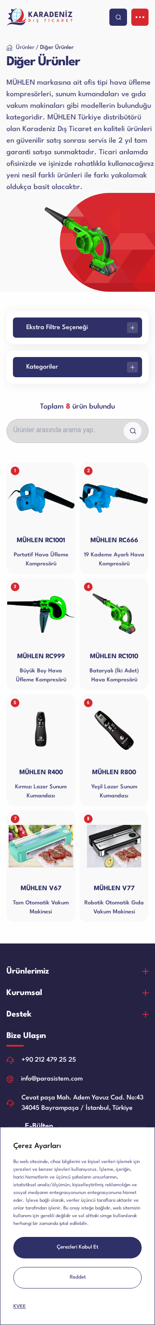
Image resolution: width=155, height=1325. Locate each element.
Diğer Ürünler (57, 47)
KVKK (19, 1306)
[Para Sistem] (40, 17)
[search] (118, 17)
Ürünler (25, 47)
